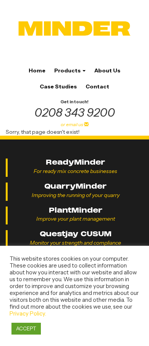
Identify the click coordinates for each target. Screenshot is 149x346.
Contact (97, 86)
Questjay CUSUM (76, 234)
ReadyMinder (75, 162)
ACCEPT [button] (26, 328)
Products (68, 70)
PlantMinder (75, 210)
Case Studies (58, 86)
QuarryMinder (75, 186)
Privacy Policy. (28, 313)
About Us (107, 70)
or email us (72, 124)
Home (37, 70)
